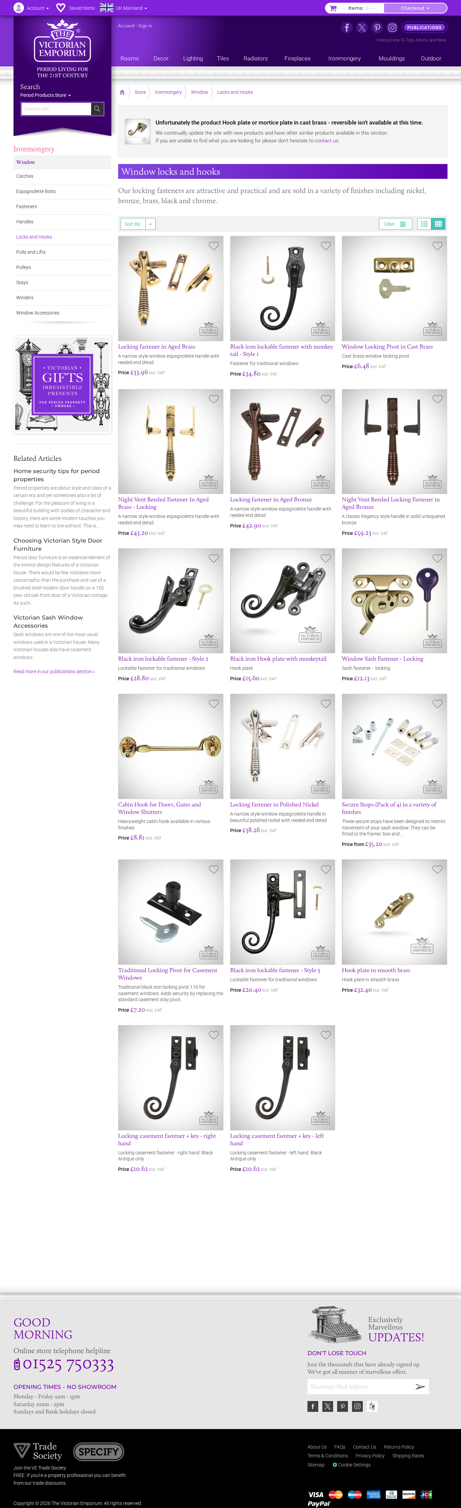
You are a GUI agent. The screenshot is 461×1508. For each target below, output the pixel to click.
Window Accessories (37, 313)
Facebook (312, 1406)
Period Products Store (43, 95)
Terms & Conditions (327, 1455)
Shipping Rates (408, 1455)
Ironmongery (34, 148)
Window (25, 162)
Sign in (145, 25)
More (441, 40)
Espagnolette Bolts (36, 191)
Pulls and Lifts (31, 252)
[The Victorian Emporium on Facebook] (347, 27)
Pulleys (23, 267)
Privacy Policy (370, 1455)
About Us (317, 1447)
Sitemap (316, 1465)
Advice (421, 40)
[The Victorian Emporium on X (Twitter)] (362, 27)
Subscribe (420, 1386)
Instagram (357, 1406)
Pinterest (342, 1406)
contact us (326, 141)
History (383, 40)
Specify (98, 1453)
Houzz (372, 1406)
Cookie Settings (354, 1465)
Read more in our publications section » (54, 671)
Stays (22, 282)
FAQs (339, 1447)
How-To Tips (402, 40)
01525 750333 (68, 1362)
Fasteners (26, 206)
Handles (24, 221)
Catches (24, 176)
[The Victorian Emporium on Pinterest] (377, 27)
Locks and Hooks (34, 237)
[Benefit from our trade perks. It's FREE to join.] (37, 1451)
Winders (24, 297)
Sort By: (133, 224)
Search (30, 87)
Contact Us (364, 1447)
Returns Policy (399, 1447)
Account (126, 25)
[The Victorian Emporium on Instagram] (392, 27)
